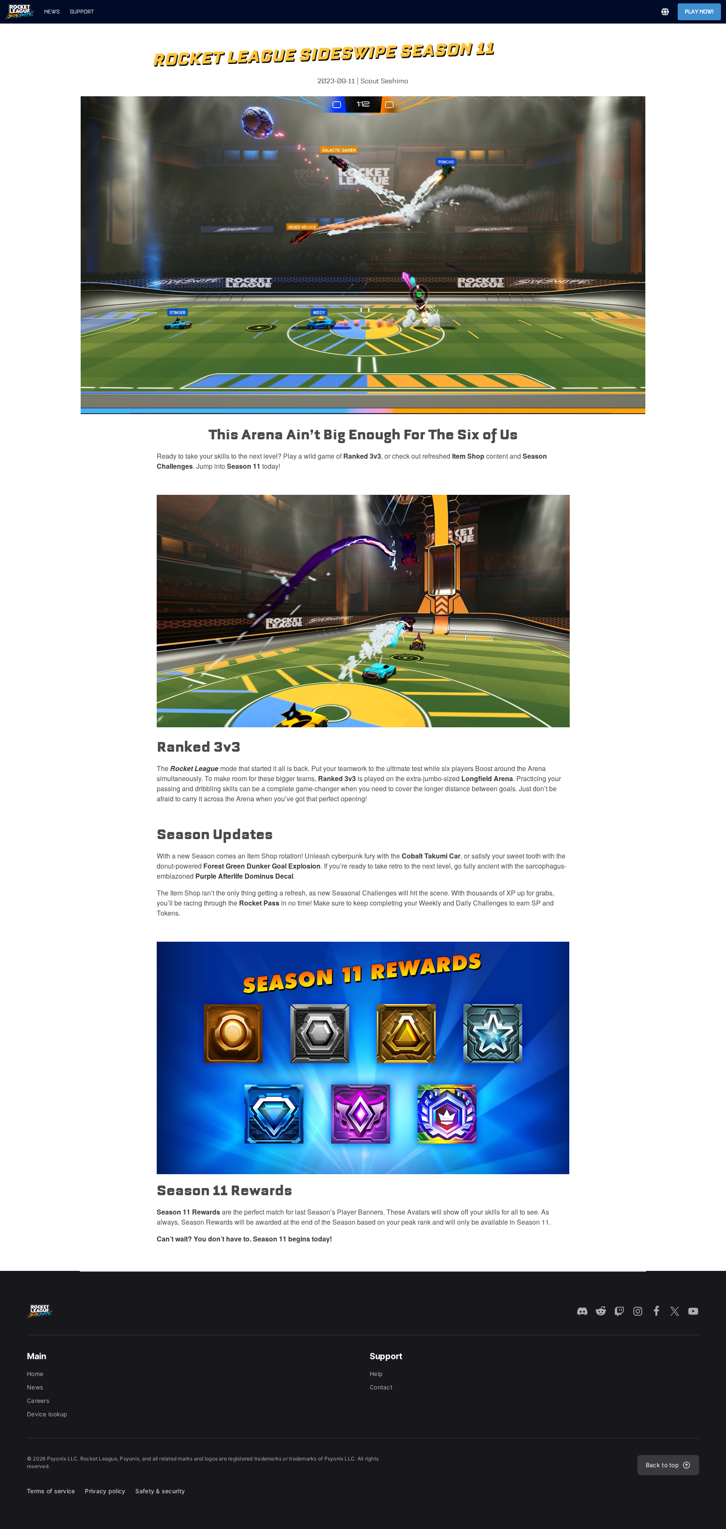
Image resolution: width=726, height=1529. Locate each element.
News (52, 11)
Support (82, 11)
